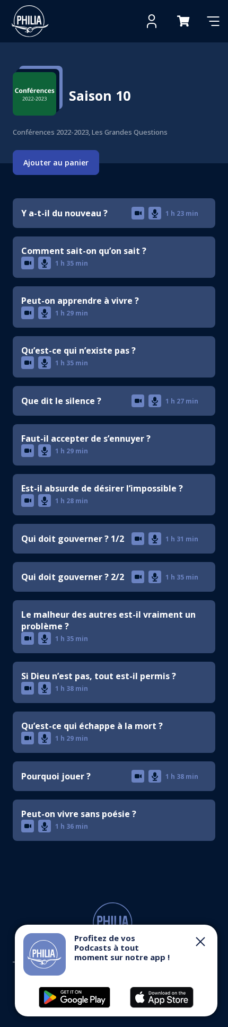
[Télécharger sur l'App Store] (74, 997)
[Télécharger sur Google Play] (162, 997)
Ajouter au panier (56, 162)
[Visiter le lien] (30, 21)
